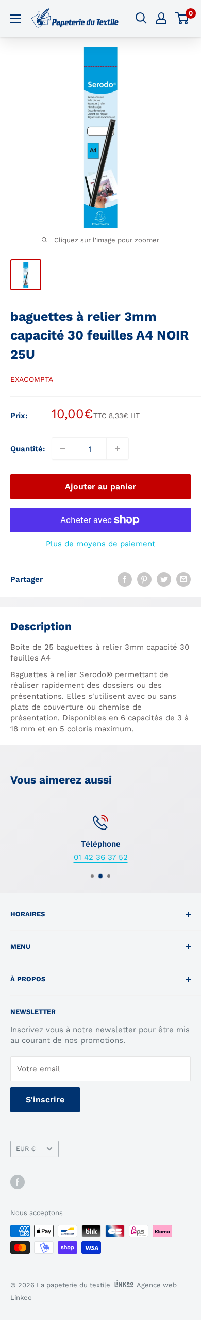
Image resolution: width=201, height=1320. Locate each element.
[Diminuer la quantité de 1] (63, 448)
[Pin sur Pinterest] (144, 579)
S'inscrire (45, 1099)
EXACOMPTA (31, 379)
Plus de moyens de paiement (100, 543)
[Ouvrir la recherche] (141, 18)
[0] (182, 18)
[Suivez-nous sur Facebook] (17, 1182)
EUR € (26, 1149)
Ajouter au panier (100, 487)
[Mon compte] (161, 18)
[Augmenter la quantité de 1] (117, 448)
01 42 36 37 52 (101, 857)
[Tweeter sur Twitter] (164, 579)
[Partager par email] (183, 579)
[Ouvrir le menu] (15, 18)
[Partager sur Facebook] (125, 579)
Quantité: (27, 448)
